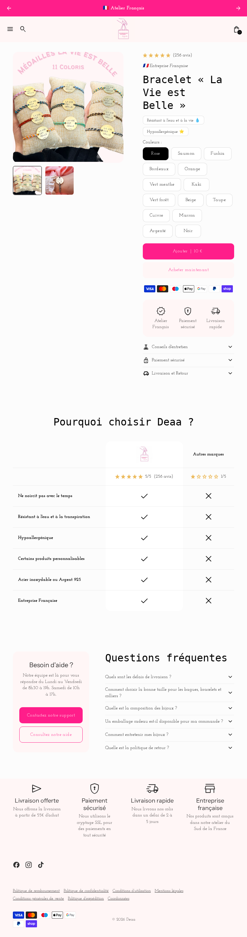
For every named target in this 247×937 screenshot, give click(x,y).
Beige (191, 200)
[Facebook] (16, 864)
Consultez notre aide (51, 734)
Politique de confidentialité (86, 891)
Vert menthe (162, 184)
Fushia (217, 153)
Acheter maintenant (188, 270)
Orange (192, 169)
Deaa (130, 920)
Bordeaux (159, 169)
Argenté (158, 231)
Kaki (197, 184)
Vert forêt (159, 200)
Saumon (186, 153)
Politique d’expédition (86, 899)
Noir (188, 231)
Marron (187, 215)
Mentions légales (169, 891)
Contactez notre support (51, 715)
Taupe (219, 200)
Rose (155, 153)
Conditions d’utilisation (132, 891)
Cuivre (156, 215)
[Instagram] (28, 864)
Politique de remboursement (36, 891)
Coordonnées (118, 899)
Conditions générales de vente (38, 899)
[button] (27, 180)
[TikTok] (40, 864)
